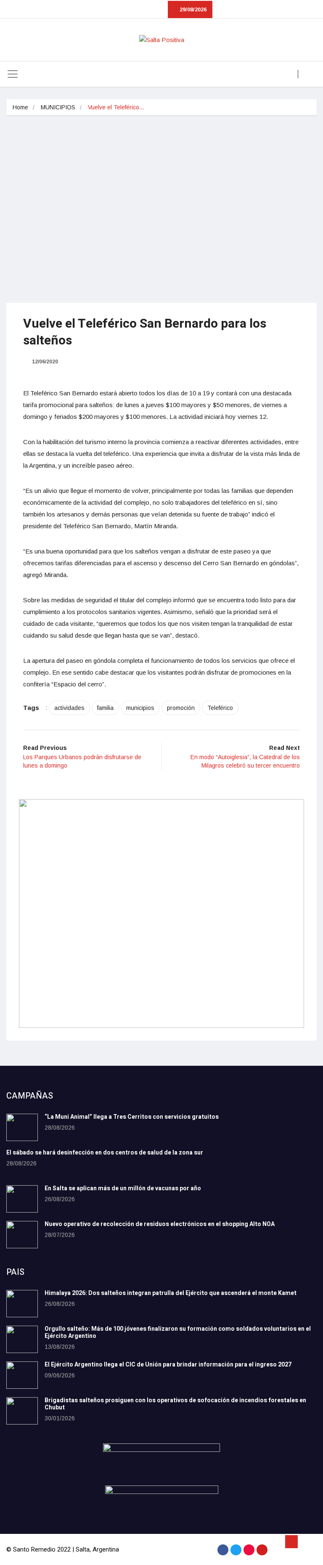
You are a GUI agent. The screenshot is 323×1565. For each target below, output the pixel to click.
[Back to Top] (291, 1542)
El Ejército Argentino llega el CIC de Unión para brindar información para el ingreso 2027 (168, 1364)
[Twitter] (235, 1549)
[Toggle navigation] (12, 74)
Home (20, 107)
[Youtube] (262, 1549)
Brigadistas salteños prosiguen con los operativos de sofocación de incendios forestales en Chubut (175, 1404)
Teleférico (220, 707)
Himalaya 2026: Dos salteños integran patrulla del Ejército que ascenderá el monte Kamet (171, 1293)
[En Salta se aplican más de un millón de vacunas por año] (22, 1199)
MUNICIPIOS (58, 107)
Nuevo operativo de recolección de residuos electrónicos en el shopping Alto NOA (160, 1224)
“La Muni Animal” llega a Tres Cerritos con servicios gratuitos (132, 1116)
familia (105, 707)
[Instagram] (249, 1549)
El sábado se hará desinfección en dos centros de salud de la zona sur (104, 1152)
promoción (181, 707)
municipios (140, 707)
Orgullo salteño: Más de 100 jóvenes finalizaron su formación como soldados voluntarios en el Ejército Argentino (178, 1332)
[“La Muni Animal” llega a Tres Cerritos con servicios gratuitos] (22, 1127)
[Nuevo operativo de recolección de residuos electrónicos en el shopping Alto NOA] (22, 1234)
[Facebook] (222, 1549)
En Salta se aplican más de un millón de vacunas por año (123, 1188)
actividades (69, 707)
